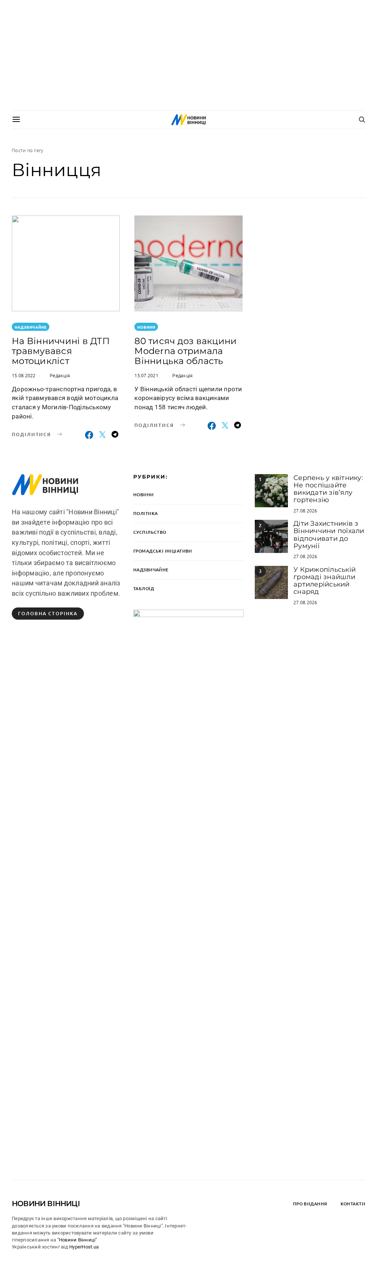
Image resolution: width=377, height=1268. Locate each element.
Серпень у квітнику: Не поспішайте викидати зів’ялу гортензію (328, 489)
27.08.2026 (305, 510)
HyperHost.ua (84, 1247)
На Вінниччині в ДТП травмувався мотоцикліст (61, 351)
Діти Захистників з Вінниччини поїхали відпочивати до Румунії (328, 534)
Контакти (353, 1204)
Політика (145, 513)
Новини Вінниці (46, 1203)
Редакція (60, 375)
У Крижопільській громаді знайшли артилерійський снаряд (324, 580)
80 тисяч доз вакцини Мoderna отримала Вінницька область (185, 351)
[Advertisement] (188, 55)
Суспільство (149, 532)
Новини (146, 327)
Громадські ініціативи (162, 551)
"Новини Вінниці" (77, 1240)
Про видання (310, 1204)
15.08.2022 (24, 375)
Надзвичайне (31, 327)
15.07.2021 (146, 375)
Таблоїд (143, 588)
